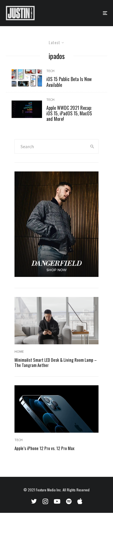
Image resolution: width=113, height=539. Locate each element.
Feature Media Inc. (49, 489)
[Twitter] (34, 501)
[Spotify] (68, 501)
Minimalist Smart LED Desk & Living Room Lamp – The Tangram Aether (55, 362)
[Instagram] (45, 501)
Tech (50, 71)
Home (19, 351)
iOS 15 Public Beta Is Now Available (69, 81)
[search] (92, 146)
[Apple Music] (79, 501)
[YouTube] (57, 501)
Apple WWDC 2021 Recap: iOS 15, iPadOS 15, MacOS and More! (69, 113)
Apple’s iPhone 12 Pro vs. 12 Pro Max (44, 448)
